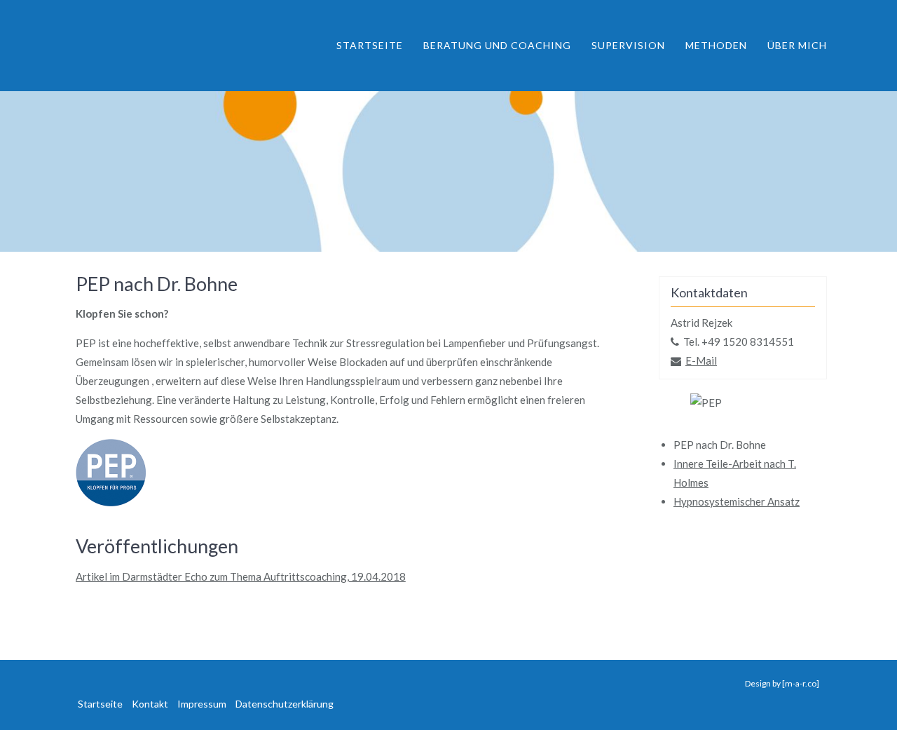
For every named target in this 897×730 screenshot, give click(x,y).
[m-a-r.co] (800, 683)
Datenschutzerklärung (284, 704)
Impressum (201, 704)
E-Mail (701, 360)
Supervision (628, 45)
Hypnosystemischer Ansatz (736, 501)
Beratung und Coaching (497, 45)
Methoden (716, 45)
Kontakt (150, 704)
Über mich (797, 45)
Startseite (369, 45)
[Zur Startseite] (157, 46)
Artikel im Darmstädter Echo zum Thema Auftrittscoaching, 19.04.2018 (241, 576)
